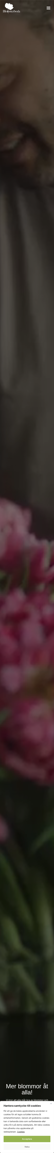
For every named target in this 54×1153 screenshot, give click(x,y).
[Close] (51, 1103)
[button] (48, 8)
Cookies (21, 1131)
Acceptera (27, 1139)
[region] (27, 1127)
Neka (27, 1146)
